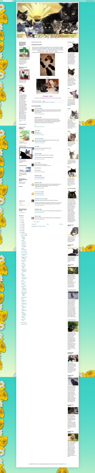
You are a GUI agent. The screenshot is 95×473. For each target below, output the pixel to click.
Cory (21, 93)
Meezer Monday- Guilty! (23, 275)
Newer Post (34, 224)
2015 (21, 220)
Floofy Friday (23, 282)
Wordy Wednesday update (24, 306)
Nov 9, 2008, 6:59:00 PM (39, 212)
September (23, 324)
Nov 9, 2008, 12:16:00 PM (39, 171)
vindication (46, 102)
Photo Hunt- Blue (23, 320)
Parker (36, 130)
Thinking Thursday (23, 264)
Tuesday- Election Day (24, 310)
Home (19, 38)
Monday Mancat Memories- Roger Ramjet (24, 294)
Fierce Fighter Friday (23, 261)
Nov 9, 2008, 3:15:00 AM (39, 113)
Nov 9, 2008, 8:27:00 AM (39, 134)
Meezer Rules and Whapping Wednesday (24, 288)
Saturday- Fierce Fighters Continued (24, 258)
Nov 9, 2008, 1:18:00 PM (39, 188)
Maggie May (37, 182)
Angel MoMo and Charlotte (40, 198)
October (22, 322)
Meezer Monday (24, 252)
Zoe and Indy (37, 108)
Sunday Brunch (24, 297)
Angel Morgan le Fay (49, 38)
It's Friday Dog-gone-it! (24, 244)
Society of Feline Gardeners (31, 38)
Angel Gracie (57, 38)
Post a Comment (36, 221)
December (23, 233)
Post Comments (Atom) (41, 226)
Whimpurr (37, 216)
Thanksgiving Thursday (23, 246)
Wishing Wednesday (24, 249)
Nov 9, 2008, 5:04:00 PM (39, 205)
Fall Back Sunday (23, 317)
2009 (21, 230)
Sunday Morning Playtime (24, 255)
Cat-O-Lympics (69, 38)
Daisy (36, 146)
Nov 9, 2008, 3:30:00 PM (39, 195)
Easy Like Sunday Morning (23, 237)
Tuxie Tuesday (24, 251)
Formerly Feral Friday (24, 301)
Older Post (61, 224)
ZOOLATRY (37, 153)
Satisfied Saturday (23, 241)
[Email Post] (44, 101)
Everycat (36, 162)
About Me (23, 38)
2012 (21, 225)
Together (22, 298)
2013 (21, 224)
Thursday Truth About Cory (24, 304)
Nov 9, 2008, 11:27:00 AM (39, 159)
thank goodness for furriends (39, 102)
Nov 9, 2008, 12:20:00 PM (39, 178)
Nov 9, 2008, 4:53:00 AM (39, 126)
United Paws (63, 38)
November (23, 235)
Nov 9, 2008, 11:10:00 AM (39, 149)
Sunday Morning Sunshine (24, 278)
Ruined (22, 280)
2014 (21, 222)
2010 (21, 229)
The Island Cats (38, 138)
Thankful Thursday (23, 284)
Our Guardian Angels (40, 38)
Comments (23, 205)
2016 (21, 219)
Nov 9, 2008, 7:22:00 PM (39, 219)
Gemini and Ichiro (38, 191)
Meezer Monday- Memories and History (23, 314)
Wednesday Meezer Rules (23, 266)
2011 (21, 227)
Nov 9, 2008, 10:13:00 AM (39, 142)
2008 (21, 232)
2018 (21, 217)
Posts (22, 203)
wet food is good (51, 102)
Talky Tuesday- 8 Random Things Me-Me (24, 271)
